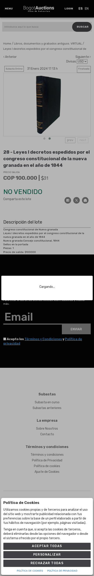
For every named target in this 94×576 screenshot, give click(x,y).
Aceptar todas (47, 546)
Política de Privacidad (62, 570)
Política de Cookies (30, 570)
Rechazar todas (47, 563)
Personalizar (47, 554)
